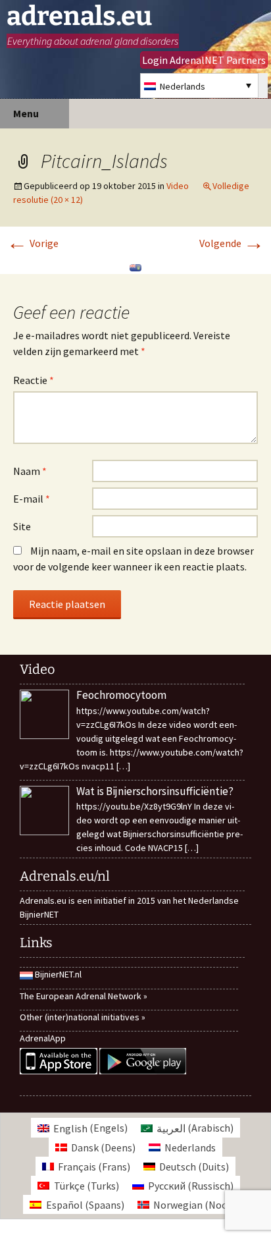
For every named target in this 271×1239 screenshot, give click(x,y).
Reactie (33, 380)
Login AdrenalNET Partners (204, 60)
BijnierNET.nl (58, 974)
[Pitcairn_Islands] (135, 266)
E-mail (31, 498)
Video (177, 186)
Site (22, 526)
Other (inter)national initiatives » (82, 1017)
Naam (30, 471)
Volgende (231, 243)
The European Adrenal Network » (83, 996)
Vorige (33, 243)
